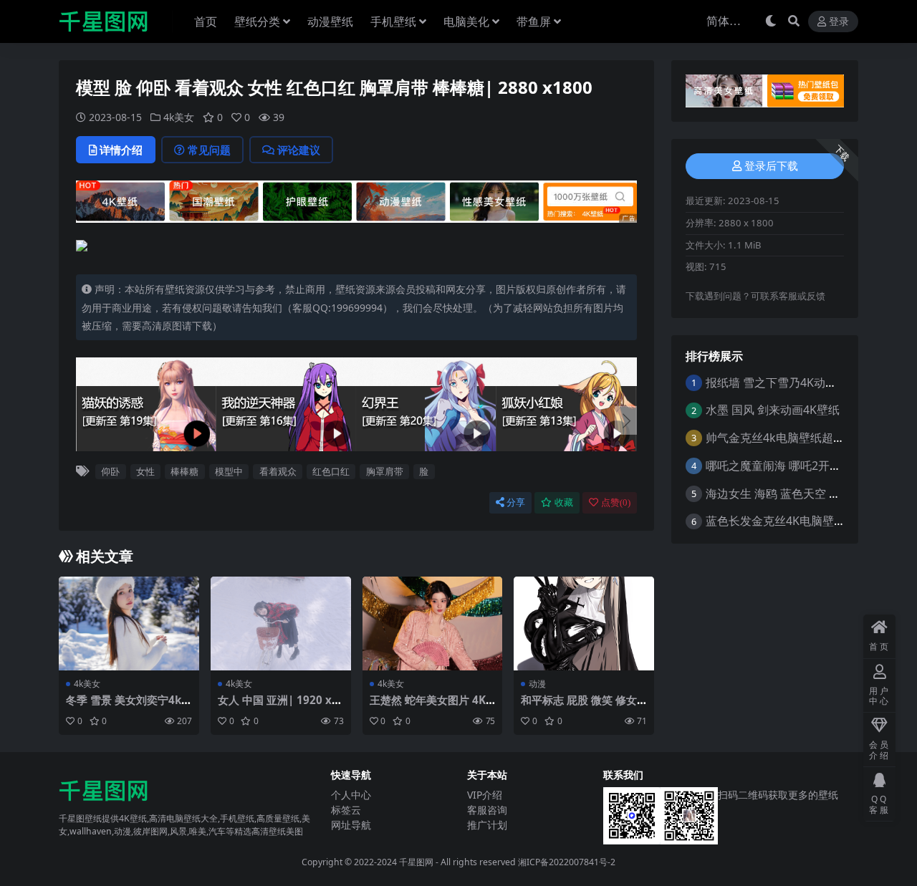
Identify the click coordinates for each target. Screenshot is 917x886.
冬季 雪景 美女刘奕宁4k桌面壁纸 (123, 706)
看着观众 (278, 471)
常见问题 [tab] (209, 150)
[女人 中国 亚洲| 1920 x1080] (281, 623)
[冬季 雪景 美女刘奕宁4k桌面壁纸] (129, 623)
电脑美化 (466, 21)
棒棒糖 (184, 471)
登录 (839, 21)
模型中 (229, 471)
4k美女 (178, 117)
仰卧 (110, 471)
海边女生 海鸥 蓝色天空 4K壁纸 (785, 493)
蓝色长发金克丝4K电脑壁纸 (775, 521)
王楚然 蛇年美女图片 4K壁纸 (428, 706)
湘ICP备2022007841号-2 (566, 862)
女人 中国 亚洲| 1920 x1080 (278, 706)
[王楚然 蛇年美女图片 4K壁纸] (433, 623)
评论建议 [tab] (298, 150)
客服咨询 (487, 810)
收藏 (563, 502)
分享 (515, 502)
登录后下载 (771, 166)
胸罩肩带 (384, 471)
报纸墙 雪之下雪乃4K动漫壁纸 (783, 382)
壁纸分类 (257, 21)
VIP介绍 (484, 794)
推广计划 (487, 825)
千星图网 (415, 862)
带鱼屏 (534, 21)
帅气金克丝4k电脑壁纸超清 (775, 438)
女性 (145, 471)
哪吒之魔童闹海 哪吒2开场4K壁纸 (792, 465)
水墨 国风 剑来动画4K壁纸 (773, 410)
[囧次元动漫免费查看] (356, 200)
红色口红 (331, 471)
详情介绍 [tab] (121, 150)
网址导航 (351, 825)
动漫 (537, 684)
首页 (205, 21)
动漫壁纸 (330, 21)
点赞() (615, 502)
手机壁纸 (393, 21)
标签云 (346, 810)
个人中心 (351, 794)
